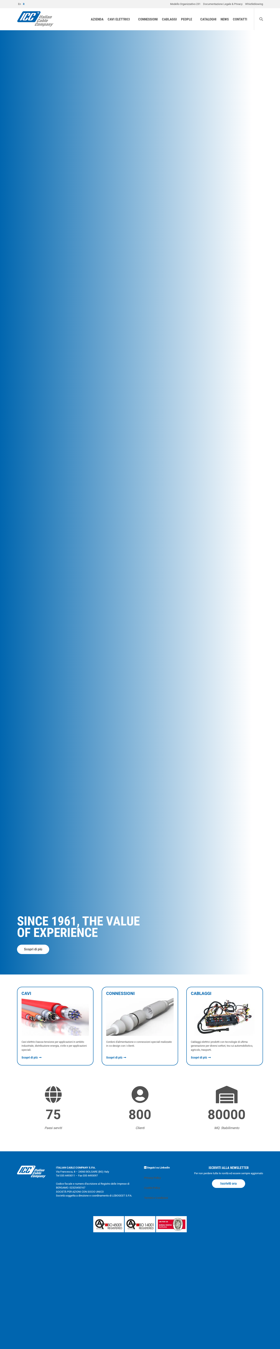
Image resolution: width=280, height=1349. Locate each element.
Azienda (97, 19)
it (23, 4)
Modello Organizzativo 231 (185, 4)
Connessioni (148, 19)
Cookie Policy (152, 1187)
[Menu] (274, 13)
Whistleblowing (254, 4)
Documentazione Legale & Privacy (222, 4)
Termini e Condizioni (156, 1197)
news (225, 19)
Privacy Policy (152, 1177)
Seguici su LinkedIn (158, 1167)
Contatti (240, 19)
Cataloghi (208, 19)
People (186, 19)
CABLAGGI (169, 19)
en (19, 4)
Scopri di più (33, 949)
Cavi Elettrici (119, 19)
